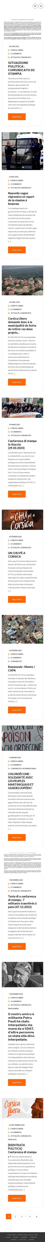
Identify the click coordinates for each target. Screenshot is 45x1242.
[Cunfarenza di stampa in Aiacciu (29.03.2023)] (22, 408)
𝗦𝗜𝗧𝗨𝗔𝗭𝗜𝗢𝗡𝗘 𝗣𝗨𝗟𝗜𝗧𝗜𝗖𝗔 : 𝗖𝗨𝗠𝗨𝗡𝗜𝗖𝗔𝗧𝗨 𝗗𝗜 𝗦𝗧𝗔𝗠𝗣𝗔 (21, 68)
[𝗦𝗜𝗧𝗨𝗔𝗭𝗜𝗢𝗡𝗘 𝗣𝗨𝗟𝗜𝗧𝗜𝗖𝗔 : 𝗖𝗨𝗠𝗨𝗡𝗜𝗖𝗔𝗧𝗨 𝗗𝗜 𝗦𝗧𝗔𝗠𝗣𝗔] (22, 29)
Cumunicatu (25, 57)
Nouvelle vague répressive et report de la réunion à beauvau (21, 198)
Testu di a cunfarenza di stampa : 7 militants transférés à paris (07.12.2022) (22, 902)
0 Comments (16, 54)
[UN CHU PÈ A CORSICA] (22, 520)
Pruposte (12, 1140)
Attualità (15, 57)
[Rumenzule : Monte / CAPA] (22, 629)
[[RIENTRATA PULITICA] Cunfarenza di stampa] (22, 1108)
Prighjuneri (13, 1009)
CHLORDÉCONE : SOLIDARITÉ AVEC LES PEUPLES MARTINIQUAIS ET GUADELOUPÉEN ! (21, 781)
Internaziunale (29, 768)
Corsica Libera (16, 50)
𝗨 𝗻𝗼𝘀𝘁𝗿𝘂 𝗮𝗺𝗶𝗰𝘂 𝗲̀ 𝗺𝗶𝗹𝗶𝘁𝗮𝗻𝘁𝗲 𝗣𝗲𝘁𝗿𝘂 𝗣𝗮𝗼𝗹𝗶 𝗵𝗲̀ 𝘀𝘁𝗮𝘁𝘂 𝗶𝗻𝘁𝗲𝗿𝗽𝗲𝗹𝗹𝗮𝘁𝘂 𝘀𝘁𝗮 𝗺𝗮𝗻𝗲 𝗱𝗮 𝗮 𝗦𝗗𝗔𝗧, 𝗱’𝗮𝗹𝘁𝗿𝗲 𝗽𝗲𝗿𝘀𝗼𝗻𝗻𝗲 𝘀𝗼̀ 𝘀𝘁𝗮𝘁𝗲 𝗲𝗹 (21, 1026)
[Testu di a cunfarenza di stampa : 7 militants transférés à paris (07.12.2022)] (22, 863)
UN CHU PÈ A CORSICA (16, 554)
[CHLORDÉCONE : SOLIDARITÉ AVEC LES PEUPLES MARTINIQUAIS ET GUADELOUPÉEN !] (22, 738)
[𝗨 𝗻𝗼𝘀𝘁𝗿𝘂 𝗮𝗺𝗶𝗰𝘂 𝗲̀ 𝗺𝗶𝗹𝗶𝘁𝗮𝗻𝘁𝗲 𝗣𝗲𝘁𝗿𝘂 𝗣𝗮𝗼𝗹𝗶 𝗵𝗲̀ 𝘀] (22, 974)
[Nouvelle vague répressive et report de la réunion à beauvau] (22, 151)
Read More (16, 116)
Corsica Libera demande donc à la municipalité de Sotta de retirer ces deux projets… (22, 325)
